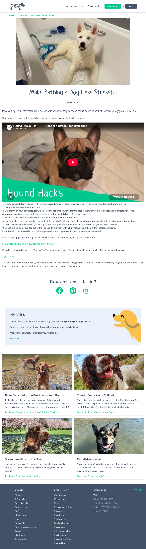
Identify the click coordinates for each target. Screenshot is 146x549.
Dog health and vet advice (42, 15)
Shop (17, 519)
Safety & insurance (62, 523)
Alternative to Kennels (64, 531)
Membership (59, 499)
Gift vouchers (21, 499)
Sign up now (8, 256)
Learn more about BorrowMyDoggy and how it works (28, 243)
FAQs (95, 495)
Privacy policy (21, 507)
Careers (18, 531)
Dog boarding (60, 535)
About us (19, 495)
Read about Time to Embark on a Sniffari (94, 412)
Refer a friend (21, 523)
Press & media (21, 503)
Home (11, 15)
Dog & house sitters (63, 539)
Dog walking (59, 543)
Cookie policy (21, 539)
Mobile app (20, 535)
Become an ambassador (25, 527)
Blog (56, 503)
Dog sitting (59, 515)
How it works (16, 338)
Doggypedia (23, 15)
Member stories (22, 515)
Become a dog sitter (63, 507)
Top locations (60, 519)
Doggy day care (61, 511)
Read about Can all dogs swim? (90, 476)
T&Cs (17, 511)
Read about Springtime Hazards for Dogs (23, 476)
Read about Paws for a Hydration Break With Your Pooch (30, 412)
